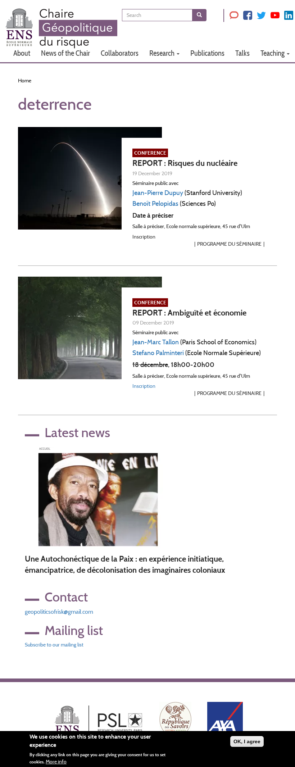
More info (56, 761)
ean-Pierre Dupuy (158, 193)
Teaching (273, 53)
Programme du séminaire (229, 244)
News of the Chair (65, 53)
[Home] (61, 28)
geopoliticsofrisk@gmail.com (59, 611)
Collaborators (120, 53)
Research (162, 53)
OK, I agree (246, 741)
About (21, 53)
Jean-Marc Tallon (155, 342)
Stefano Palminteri (158, 353)
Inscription (143, 386)
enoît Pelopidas (157, 204)
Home (24, 80)
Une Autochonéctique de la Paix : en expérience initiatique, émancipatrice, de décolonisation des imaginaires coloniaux (125, 564)
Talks (242, 53)
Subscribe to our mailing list (54, 644)
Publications (207, 53)
